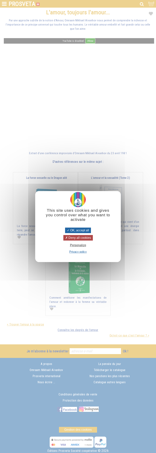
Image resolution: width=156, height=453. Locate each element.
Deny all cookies (79, 237)
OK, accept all (79, 230)
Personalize (78, 245)
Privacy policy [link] (78, 251)
